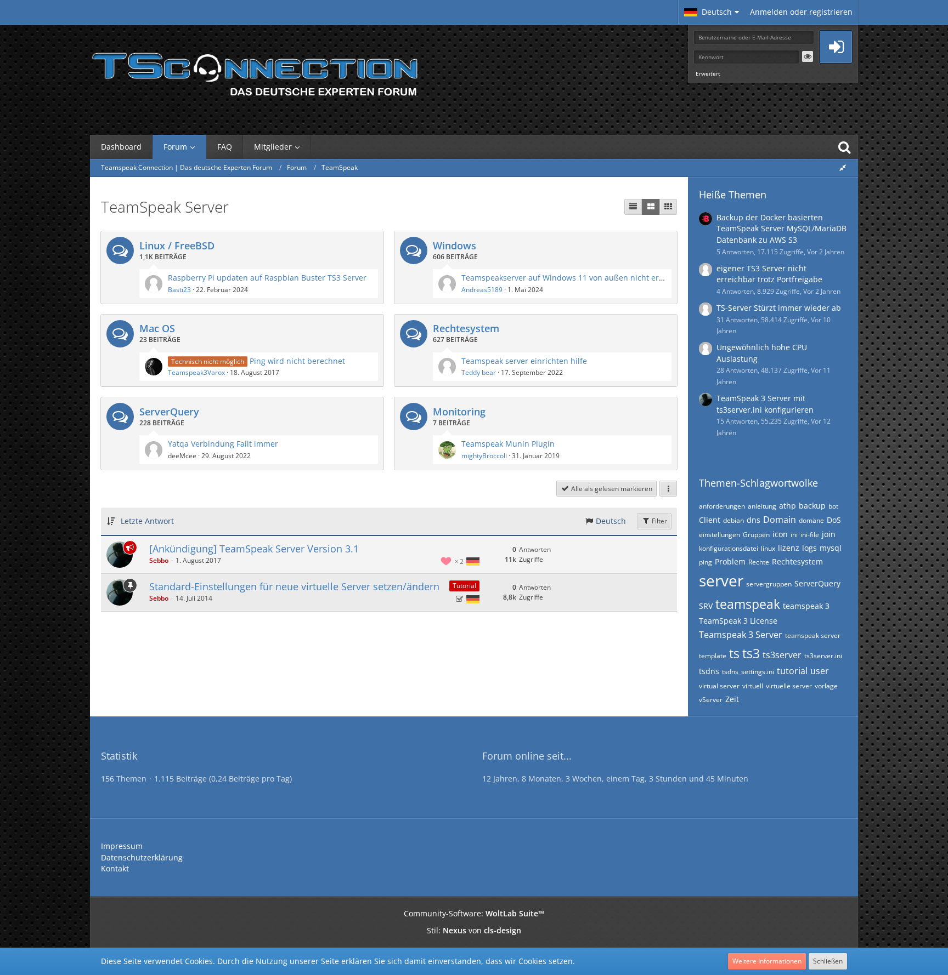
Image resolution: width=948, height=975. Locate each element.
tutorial (792, 671)
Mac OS (157, 328)
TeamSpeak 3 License (738, 620)
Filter (658, 521)
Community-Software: (474, 913)
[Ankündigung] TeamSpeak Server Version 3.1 (254, 548)
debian (733, 520)
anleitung (762, 506)
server (721, 580)
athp (787, 505)
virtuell (752, 686)
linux (768, 548)
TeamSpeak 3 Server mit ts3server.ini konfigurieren (765, 404)
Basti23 (179, 289)
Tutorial (464, 585)
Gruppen (756, 534)
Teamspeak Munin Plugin (508, 443)
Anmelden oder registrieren (801, 12)
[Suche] (844, 147)
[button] (711, 12)
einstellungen (719, 534)
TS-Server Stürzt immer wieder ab (778, 308)
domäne (811, 520)
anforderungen (722, 506)
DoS (834, 520)
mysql (831, 548)
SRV (706, 606)
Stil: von (474, 930)
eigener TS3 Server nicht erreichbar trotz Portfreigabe (769, 274)
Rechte (758, 562)
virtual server (719, 686)
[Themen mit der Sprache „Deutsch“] (472, 561)
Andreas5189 (482, 289)
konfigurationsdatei (728, 548)
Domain (779, 520)
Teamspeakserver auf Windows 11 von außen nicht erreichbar (575, 277)
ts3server (782, 655)
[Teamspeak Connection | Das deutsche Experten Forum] (254, 71)
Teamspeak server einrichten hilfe (524, 361)
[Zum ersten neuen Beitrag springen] (153, 284)
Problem (730, 561)
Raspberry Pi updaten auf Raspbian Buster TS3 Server (267, 277)
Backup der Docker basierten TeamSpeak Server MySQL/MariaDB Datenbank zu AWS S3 (781, 228)
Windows (454, 245)
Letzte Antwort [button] (147, 521)
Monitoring (459, 411)
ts (734, 653)
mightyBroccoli (484, 455)
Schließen (828, 961)
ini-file (809, 534)
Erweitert (708, 73)
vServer (711, 699)
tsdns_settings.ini (748, 671)
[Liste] (633, 207)
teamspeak (747, 604)
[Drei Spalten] (668, 207)
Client (709, 520)
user (819, 671)
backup (812, 505)
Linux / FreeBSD (177, 245)
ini (794, 534)
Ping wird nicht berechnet (297, 361)
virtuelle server (789, 686)
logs (809, 548)
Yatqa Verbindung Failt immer (223, 443)
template (712, 655)
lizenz (788, 548)
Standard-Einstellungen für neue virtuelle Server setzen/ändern (294, 586)
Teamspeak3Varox (196, 372)
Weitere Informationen (767, 961)
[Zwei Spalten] (650, 207)
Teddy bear (478, 372)
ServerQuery (169, 411)
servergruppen (769, 584)
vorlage (826, 686)
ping (705, 562)
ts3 (751, 653)
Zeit (732, 699)
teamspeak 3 (806, 606)
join (829, 534)
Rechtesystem (466, 328)
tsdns (709, 671)
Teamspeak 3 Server (740, 635)
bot (833, 506)
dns (753, 520)
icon (780, 534)
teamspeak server (812, 635)
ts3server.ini (823, 655)
